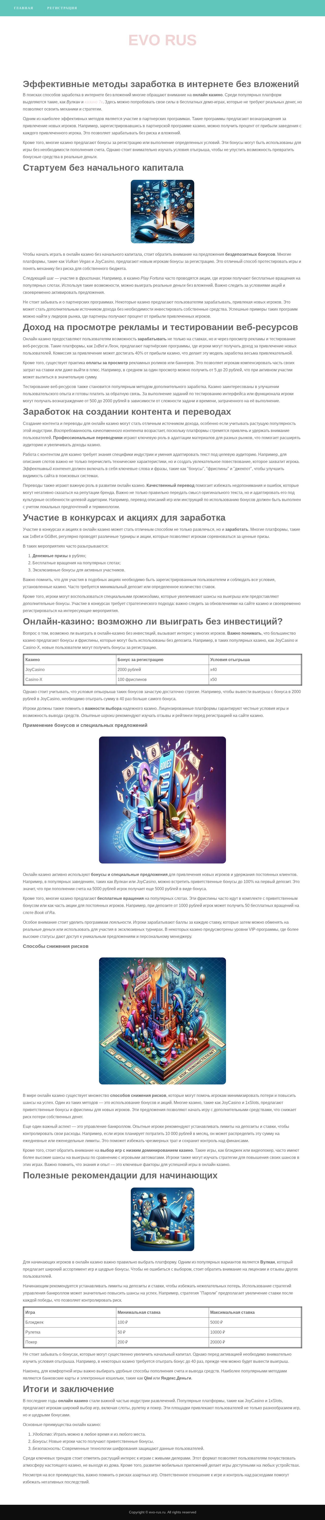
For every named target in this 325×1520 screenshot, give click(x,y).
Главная (23, 8)
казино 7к (94, 102)
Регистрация (62, 8)
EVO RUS (162, 40)
